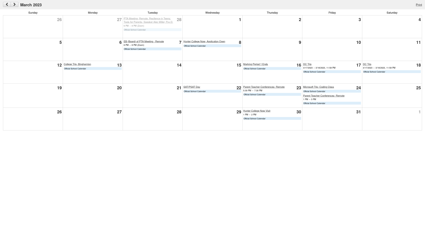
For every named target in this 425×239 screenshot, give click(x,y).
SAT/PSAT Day (191, 86)
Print (419, 4)
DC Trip (307, 64)
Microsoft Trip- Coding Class (318, 86)
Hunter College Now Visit (256, 110)
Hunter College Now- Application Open (204, 41)
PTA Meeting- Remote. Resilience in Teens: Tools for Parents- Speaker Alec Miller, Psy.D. (148, 20)
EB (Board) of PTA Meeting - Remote (144, 41)
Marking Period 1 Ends (255, 64)
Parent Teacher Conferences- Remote (264, 86)
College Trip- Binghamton (77, 64)
